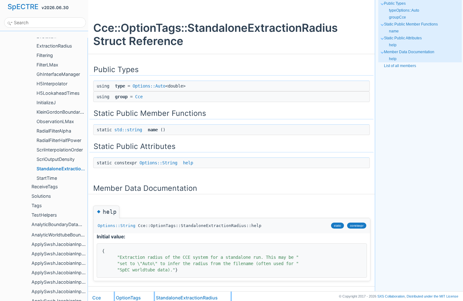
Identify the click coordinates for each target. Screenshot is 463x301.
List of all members (400, 66)
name (394, 31)
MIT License (432, 296)
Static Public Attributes (403, 38)
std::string (128, 129)
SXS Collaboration (391, 296)
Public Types (395, 3)
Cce (139, 96)
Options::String (158, 162)
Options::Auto (149, 85)
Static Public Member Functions (411, 24)
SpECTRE (23, 7)
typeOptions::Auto (404, 10)
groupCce (397, 17)
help (188, 162)
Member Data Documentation (409, 52)
